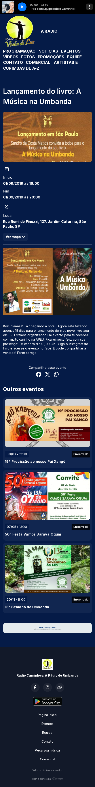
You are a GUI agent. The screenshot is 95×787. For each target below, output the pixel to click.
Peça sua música (47, 750)
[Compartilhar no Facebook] (38, 375)
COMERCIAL (38, 62)
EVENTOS (70, 51)
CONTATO (13, 62)
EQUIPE (74, 57)
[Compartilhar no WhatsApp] (56, 375)
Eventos (47, 724)
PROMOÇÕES (51, 57)
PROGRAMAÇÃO (19, 51)
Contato (47, 741)
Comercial (47, 759)
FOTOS (28, 57)
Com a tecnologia (41, 778)
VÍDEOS (10, 57)
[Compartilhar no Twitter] (47, 375)
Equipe (47, 732)
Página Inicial (47, 715)
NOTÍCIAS (48, 51)
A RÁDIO (49, 31)
